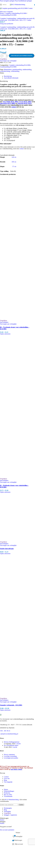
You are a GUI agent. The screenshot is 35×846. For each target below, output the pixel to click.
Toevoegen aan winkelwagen (21, 55)
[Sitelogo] (17, 4)
